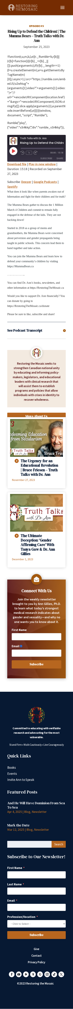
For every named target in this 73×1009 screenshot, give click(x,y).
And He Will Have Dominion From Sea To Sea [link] (36, 805)
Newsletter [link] (39, 812)
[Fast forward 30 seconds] (35, 153)
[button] (62, 9)
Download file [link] (16, 164)
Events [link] (12, 774)
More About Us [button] (36, 416)
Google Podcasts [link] (45, 182)
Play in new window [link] (42, 164)
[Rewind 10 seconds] (22, 153)
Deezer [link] (26, 182)
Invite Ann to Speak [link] (20, 780)
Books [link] (11, 768)
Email (15, 646)
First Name (19, 630)
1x (29, 152)
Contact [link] (36, 956)
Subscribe (46, 158)
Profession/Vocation (21, 917)
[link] (22, 7)
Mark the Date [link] (18, 825)
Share (60, 158)
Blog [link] (27, 812)
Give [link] (36, 949)
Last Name (14, 884)
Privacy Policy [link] (36, 962)
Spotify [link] (12, 187)
